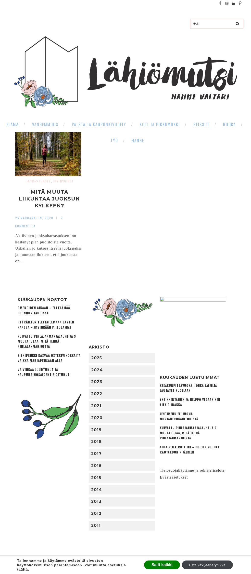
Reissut (201, 124)
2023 (96, 381)
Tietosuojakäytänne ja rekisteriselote (192, 470)
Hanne (138, 141)
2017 (96, 453)
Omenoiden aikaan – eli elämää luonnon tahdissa (44, 310)
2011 (96, 525)
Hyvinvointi (63, 181)
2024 (97, 370)
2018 (96, 441)
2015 (96, 477)
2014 (96, 489)
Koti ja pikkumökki (160, 124)
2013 (96, 501)
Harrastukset (38, 181)
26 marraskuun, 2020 (34, 218)
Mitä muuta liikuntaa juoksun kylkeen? (49, 199)
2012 (96, 513)
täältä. (23, 569)
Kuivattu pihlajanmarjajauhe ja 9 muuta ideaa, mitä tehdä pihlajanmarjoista (47, 341)
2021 (96, 405)
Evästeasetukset (174, 477)
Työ (114, 140)
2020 (96, 417)
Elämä (13, 124)
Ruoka (229, 124)
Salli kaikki (162, 564)
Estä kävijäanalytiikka (207, 565)
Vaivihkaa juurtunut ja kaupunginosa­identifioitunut (44, 372)
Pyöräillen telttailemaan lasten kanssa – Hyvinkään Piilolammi (46, 325)
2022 (96, 393)
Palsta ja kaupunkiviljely (99, 124)
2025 (96, 358)
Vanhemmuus (45, 124)
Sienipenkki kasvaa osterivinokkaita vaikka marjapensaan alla (49, 358)
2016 (96, 465)
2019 (96, 429)
